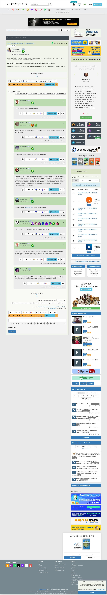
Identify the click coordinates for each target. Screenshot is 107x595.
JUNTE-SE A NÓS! (86, 308)
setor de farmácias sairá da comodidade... (21, 43)
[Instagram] (11, 565)
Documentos (18, 37)
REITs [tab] (83, 398)
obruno (23, 146)
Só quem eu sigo (32, 93)
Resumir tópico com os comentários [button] (48, 300)
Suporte (73, 567)
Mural (8, 37)
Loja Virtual (74, 564)
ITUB (89, 204)
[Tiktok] (18, 565)
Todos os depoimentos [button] (86, 117)
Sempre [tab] (76, 395)
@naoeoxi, (28, 207)
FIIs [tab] (92, 395)
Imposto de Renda (43, 572)
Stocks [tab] (96, 395)
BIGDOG (23, 122)
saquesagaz (16, 49)
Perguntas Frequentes (77, 565)
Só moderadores (50, 93)
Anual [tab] (95, 393)
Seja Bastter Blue (59, 570)
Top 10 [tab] (82, 395)
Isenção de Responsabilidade (76, 574)
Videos (76, 383)
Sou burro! (13, 327)
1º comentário (55, 303)
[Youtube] (30, 565)
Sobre (72, 570)
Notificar (63, 303)
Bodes (83, 383)
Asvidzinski (24, 221)
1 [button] (23, 259)
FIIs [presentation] (82, 180)
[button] (7, 4)
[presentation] (11, 323)
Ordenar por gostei (21, 93)
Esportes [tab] (88, 398)
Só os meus (41, 93)
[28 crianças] (74, 4)
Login (90, 4)
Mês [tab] (86, 393)
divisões (98, 138)
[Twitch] (22, 565)
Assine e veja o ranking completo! (86, 256)
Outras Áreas (85, 449)
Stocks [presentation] (89, 180)
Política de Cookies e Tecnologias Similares (77, 578)
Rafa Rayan (24, 199)
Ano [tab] (90, 393)
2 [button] (23, 113)
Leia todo (92, 108)
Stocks (40, 565)
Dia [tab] (76, 393)
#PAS (56, 565)
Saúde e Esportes (59, 567)
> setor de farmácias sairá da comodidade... (56, 306)
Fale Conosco (74, 569)
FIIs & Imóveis (42, 567)
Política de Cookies (100, 589)
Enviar (12, 331)
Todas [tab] (77, 446)
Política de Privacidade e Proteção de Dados (77, 581)
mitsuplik (23, 269)
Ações (40, 564)
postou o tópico (86, 455)
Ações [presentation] (75, 180)
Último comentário (60, 93)
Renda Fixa (41, 570)
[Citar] (56, 84)
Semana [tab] (81, 393)
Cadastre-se (97, 4)
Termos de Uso (75, 584)
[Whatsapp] (14, 565)
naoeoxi (23, 168)
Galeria (24, 37)
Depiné (23, 100)
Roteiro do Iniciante (60, 564)
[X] (26, 565)
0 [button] (19, 81)
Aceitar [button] (92, 592)
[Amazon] (7, 565)
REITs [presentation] (96, 180)
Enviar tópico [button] (62, 300)
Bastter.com (42, 589)
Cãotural (57, 569)
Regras (73, 572)
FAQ (12, 37)
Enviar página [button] (66, 30)
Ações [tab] (87, 395)
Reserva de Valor (43, 569)
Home (8, 30)
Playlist (91, 383)
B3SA (89, 252)
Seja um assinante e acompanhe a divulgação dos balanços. (78, 272)
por (88, 404)
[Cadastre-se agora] (53, 22)
